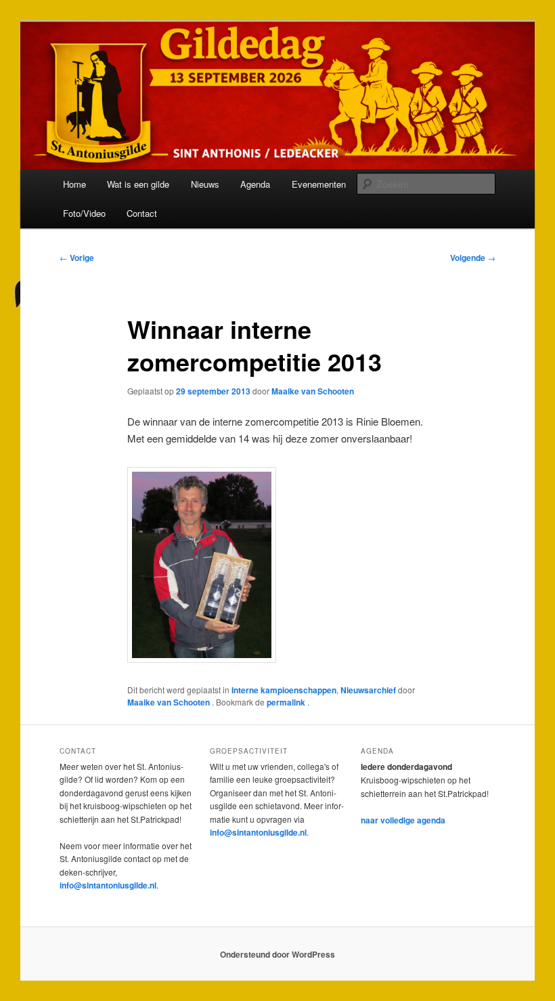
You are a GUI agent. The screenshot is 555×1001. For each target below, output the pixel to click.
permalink (287, 702)
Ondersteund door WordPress (277, 954)
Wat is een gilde (138, 184)
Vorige (77, 257)
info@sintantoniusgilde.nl (108, 885)
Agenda (255, 184)
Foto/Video (84, 213)
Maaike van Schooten (312, 391)
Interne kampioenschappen (283, 690)
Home (74, 184)
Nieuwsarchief (368, 690)
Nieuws (205, 184)
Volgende (472, 257)
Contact (142, 213)
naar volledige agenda (403, 820)
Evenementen (319, 184)
